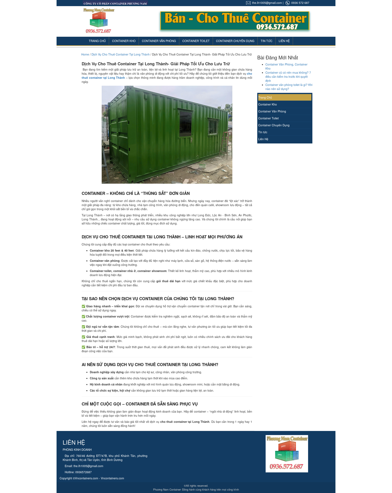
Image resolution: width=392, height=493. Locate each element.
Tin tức (262, 132)
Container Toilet (196, 41)
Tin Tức (266, 41)
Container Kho (124, 41)
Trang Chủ (97, 41)
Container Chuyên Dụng (235, 41)
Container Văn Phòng (159, 41)
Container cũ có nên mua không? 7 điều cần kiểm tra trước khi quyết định (288, 76)
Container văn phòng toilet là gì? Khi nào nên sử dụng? (288, 87)
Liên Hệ (284, 41)
